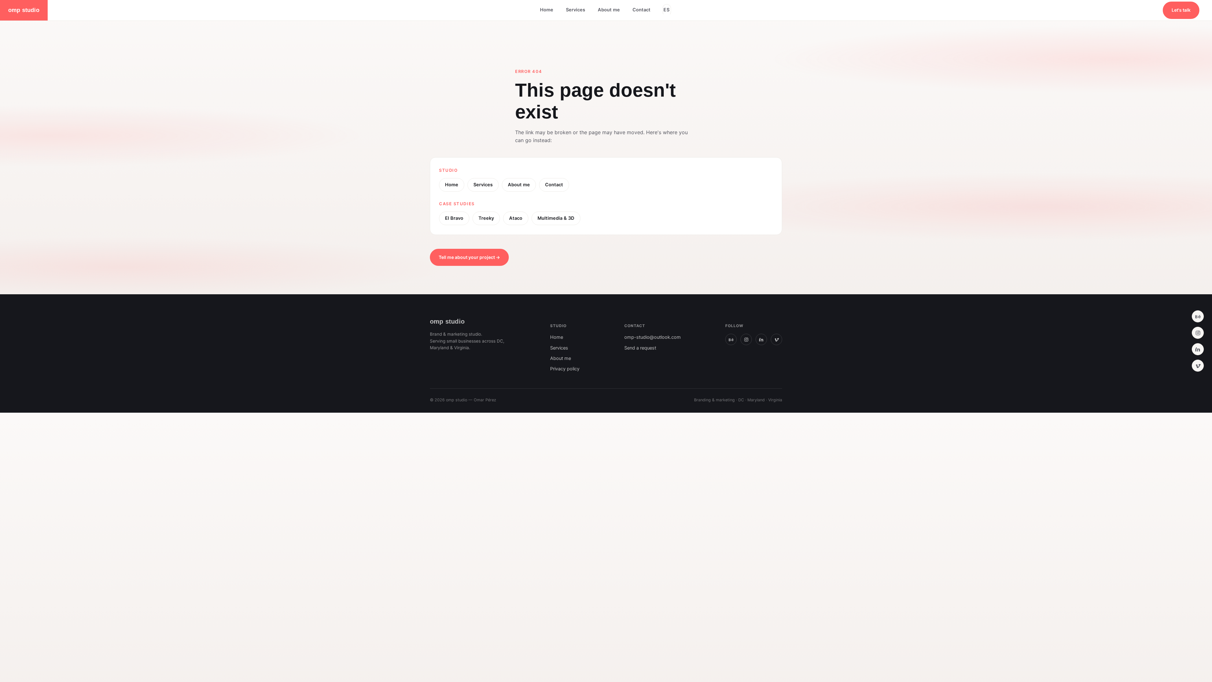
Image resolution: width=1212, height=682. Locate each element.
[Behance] (1198, 316)
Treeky (486, 218)
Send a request (640, 348)
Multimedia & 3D (556, 218)
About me (609, 10)
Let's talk (1181, 10)
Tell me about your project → (469, 257)
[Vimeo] (1198, 366)
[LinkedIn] (1198, 349)
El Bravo (454, 218)
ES (666, 10)
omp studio (23, 10)
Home (546, 10)
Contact (642, 10)
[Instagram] (1198, 333)
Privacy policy (564, 369)
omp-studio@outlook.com (652, 337)
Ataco (515, 218)
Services (575, 10)
